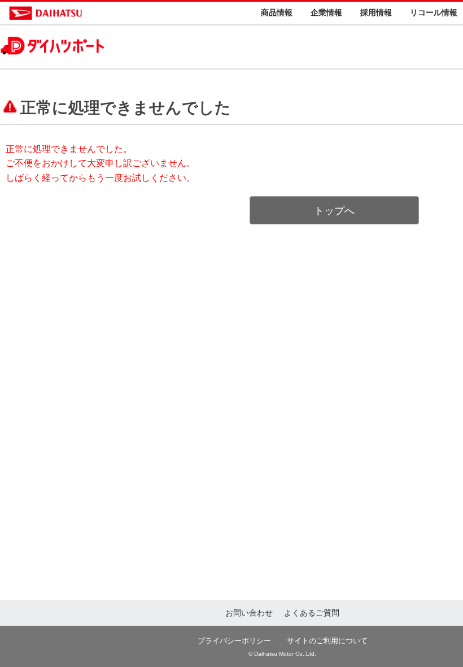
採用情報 (376, 12)
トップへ (334, 210)
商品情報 (276, 12)
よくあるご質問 (311, 612)
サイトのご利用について (327, 640)
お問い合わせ (249, 612)
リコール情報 (433, 12)
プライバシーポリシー (234, 640)
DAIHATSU (93, 13)
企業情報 (326, 12)
